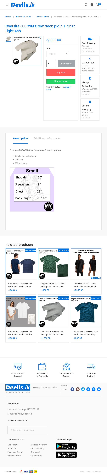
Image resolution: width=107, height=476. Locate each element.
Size (48, 48)
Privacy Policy (14, 455)
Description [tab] (20, 138)
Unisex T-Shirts (42, 16)
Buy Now (61, 72)
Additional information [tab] (47, 138)
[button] (39, 37)
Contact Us (13, 444)
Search (86, 4)
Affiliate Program (39, 444)
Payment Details (16, 452)
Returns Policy (37, 448)
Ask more (62, 81)
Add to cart (67, 63)
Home (8, 16)
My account (36, 455)
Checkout (35, 452)
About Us (12, 448)
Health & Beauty (23, 16)
